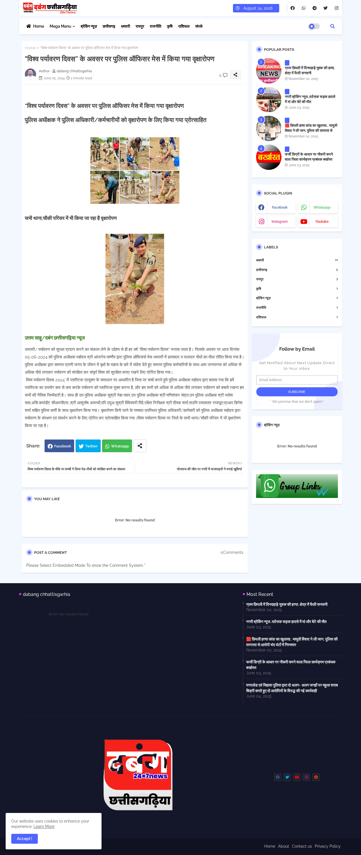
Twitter (91, 446)
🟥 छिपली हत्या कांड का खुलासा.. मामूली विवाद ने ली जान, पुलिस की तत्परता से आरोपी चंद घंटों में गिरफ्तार (311, 130)
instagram (280, 222)
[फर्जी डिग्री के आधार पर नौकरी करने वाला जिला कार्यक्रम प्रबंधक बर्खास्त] (268, 157)
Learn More (44, 826)
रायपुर (140, 26)
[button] (332, 26)
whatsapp (322, 207)
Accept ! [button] (24, 838)
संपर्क (198, 26)
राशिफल (184, 26)
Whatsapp (120, 446)
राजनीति (155, 26)
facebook (280, 207)
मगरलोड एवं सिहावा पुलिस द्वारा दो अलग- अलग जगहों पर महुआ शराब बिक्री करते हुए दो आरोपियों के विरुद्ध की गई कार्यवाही (292, 688)
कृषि (170, 26)
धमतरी (125, 26)
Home (38, 26)
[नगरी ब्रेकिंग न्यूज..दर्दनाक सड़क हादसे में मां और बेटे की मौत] (268, 99)
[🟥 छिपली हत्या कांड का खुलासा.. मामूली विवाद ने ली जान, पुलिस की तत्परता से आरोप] (268, 128)
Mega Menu (60, 26)
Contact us (302, 846)
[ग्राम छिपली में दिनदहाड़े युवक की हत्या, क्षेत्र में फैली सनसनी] (268, 71)
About (283, 846)
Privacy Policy (328, 846)
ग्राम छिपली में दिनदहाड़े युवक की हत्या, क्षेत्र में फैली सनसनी (310, 70)
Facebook (62, 446)
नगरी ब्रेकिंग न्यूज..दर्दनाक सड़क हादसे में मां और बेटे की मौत (310, 99)
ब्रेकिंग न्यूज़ (89, 26)
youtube (322, 222)
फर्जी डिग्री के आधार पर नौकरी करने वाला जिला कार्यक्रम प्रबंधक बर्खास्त (309, 156)
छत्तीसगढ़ (109, 26)
